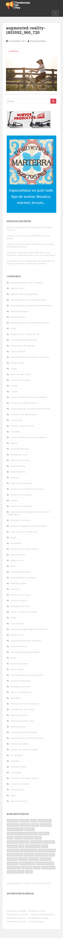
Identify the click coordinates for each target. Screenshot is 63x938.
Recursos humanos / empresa (25, 703)
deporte (14, 443)
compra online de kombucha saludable (29, 397)
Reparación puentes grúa (22, 720)
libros (13, 566)
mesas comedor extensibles (24, 612)
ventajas (11, 872)
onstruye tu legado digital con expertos (29, 629)
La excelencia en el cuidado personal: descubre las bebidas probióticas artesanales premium (30, 262)
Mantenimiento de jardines (23, 577)
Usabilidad (26, 867)
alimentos (24, 820)
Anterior (14, 51)
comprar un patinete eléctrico (25, 403)
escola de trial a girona (21, 494)
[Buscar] (53, 101)
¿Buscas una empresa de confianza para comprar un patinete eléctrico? (30, 245)
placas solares (17, 669)
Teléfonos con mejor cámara (24, 778)
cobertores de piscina (21, 380)
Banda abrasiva (18, 317)
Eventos (18, 837)
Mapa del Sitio (13, 883)
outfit (10, 854)
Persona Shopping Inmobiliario (25, 652)
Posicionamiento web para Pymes (27, 675)
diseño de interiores (20, 460)
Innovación (12, 846)
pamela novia (17, 634)
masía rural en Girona (21, 594)
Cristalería (25, 825)
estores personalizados (22, 506)
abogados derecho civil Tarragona (27, 282)
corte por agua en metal (22, 425)
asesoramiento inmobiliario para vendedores (32, 305)
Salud (51, 854)
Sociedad (15, 761)
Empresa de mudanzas (21, 483)
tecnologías (45, 859)
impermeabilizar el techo (18, 842)
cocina (33, 820)
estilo (10, 837)
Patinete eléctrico (19, 646)
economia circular (15, 829)
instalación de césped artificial (25, 548)
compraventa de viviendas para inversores (31, 408)
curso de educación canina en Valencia (29, 437)
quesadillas (16, 698)
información (36, 842)
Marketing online (18, 583)
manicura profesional (21, 571)
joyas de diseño (18, 554)
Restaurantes (41, 854)
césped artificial (18, 351)
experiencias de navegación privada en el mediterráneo (28, 513)
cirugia (14, 368)
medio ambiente (33, 846)
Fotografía (28, 837)
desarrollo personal (20, 448)
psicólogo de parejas (20, 686)
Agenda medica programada (24, 294)
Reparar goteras (18, 726)
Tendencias (12, 863)
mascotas (15, 589)
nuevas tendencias (47, 850)
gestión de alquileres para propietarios (29, 526)
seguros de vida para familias (24, 749)
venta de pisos (17, 789)
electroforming (18, 466)
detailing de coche (19, 454)
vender (37, 867)
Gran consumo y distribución (24, 531)
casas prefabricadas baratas (24, 339)
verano (20, 872)
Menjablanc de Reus (20, 606)
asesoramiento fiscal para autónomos (29, 299)
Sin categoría (17, 755)
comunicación (45, 820)
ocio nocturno (17, 623)
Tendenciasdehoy (38, 41)
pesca (13, 657)
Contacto (27, 883)
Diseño (35, 825)
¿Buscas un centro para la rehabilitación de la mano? (28, 237)
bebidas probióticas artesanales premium (30, 322)
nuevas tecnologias (29, 850)
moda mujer (13, 850)
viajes (13, 795)
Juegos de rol (17, 560)
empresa (15, 477)
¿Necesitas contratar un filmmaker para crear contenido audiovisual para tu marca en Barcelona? (31, 253)
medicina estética (19, 600)
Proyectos (29, 854)
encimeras (44, 833)
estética (14, 500)
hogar (13, 537)
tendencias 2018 (27, 863)
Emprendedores (18, 471)
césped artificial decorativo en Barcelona (30, 357)
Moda (13, 617)
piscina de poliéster (20, 663)
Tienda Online (13, 867)
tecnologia (33, 859)
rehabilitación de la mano (22, 709)
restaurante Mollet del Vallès (24, 732)
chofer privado (17, 362)
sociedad (23, 859)
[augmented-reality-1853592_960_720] (31, 73)
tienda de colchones (44, 863)
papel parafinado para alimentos (26, 640)
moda (44, 846)
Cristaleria (15, 431)
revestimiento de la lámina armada (27, 738)
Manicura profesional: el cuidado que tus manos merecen (29, 228)
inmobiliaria (16, 543)
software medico (19, 766)
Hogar (38, 837)
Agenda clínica (17, 288)
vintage (29, 872)
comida (14, 391)
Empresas (29, 829)
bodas (13, 328)
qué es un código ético (21, 692)
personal (18, 854)
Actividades (12, 820)
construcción (17, 420)
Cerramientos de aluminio (23, 345)
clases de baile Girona (21, 374)
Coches (14, 385)
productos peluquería (21, 680)
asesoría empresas (20, 311)
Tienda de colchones (20, 783)
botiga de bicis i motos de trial (25, 334)
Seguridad (12, 859)
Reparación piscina (19, 715)
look (21, 846)
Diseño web (46, 825)
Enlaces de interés (42, 883)
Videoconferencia (19, 801)
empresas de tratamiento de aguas (27, 489)
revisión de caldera (19, 743)
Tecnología (16, 772)
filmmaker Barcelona (20, 520)
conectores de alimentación (24, 414)
